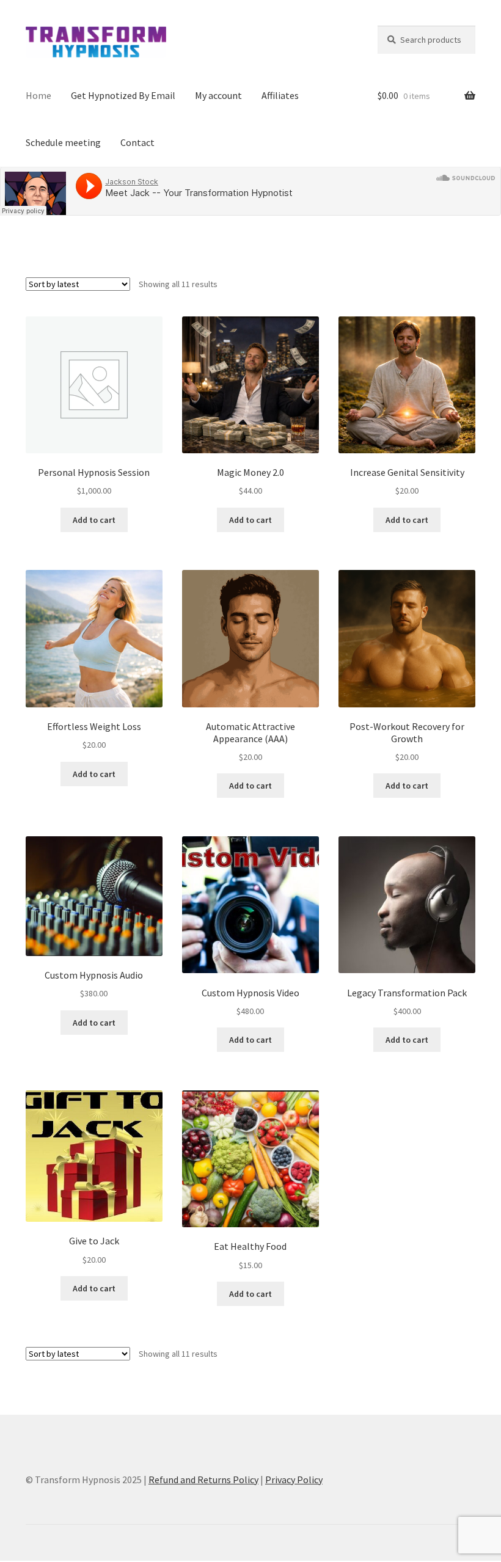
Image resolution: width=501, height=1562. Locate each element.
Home (38, 95)
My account (218, 95)
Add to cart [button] (94, 519)
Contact (137, 142)
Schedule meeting (63, 142)
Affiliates (280, 95)
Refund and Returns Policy (203, 1479)
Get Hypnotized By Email (123, 95)
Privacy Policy (294, 1479)
